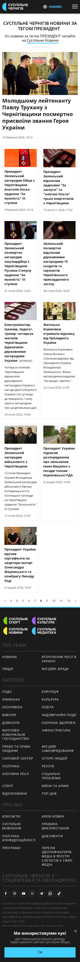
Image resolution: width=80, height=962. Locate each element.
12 (68, 601)
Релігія (48, 766)
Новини (9, 657)
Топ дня (49, 793)
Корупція (50, 691)
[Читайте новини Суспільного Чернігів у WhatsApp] (50, 893)
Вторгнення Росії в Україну (59, 659)
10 (53, 601)
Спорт (7, 786)
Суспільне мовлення (11, 826)
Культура (50, 699)
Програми (11, 848)
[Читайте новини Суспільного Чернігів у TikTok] (59, 893)
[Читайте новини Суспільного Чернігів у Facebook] (5, 893)
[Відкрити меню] (76, 6)
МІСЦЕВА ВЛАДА (55, 669)
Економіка (12, 707)
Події (7, 691)
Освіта (48, 707)
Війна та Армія (55, 786)
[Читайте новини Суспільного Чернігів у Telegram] (41, 893)
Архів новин (53, 816)
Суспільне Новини (42, 40)
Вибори (9, 715)
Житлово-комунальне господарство (15, 734)
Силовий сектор (17, 758)
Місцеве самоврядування (58, 748)
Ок (40, 952)
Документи (52, 836)
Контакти (11, 816)
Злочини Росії (15, 774)
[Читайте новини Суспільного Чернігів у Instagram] (14, 893)
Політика (11, 766)
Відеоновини (14, 793)
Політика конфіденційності (19, 838)
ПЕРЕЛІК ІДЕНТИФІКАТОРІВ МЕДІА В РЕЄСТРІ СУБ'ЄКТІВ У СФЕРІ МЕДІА (57, 856)
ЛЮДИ (7, 669)
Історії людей (54, 758)
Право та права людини (16, 748)
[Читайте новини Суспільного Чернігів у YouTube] (23, 893)
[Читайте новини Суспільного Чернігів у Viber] (32, 893)
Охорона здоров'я (59, 723)
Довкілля (11, 723)
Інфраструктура (56, 730)
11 (61, 601)
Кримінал (11, 699)
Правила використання (55, 826)
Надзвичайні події (59, 715)
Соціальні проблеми (51, 776)
